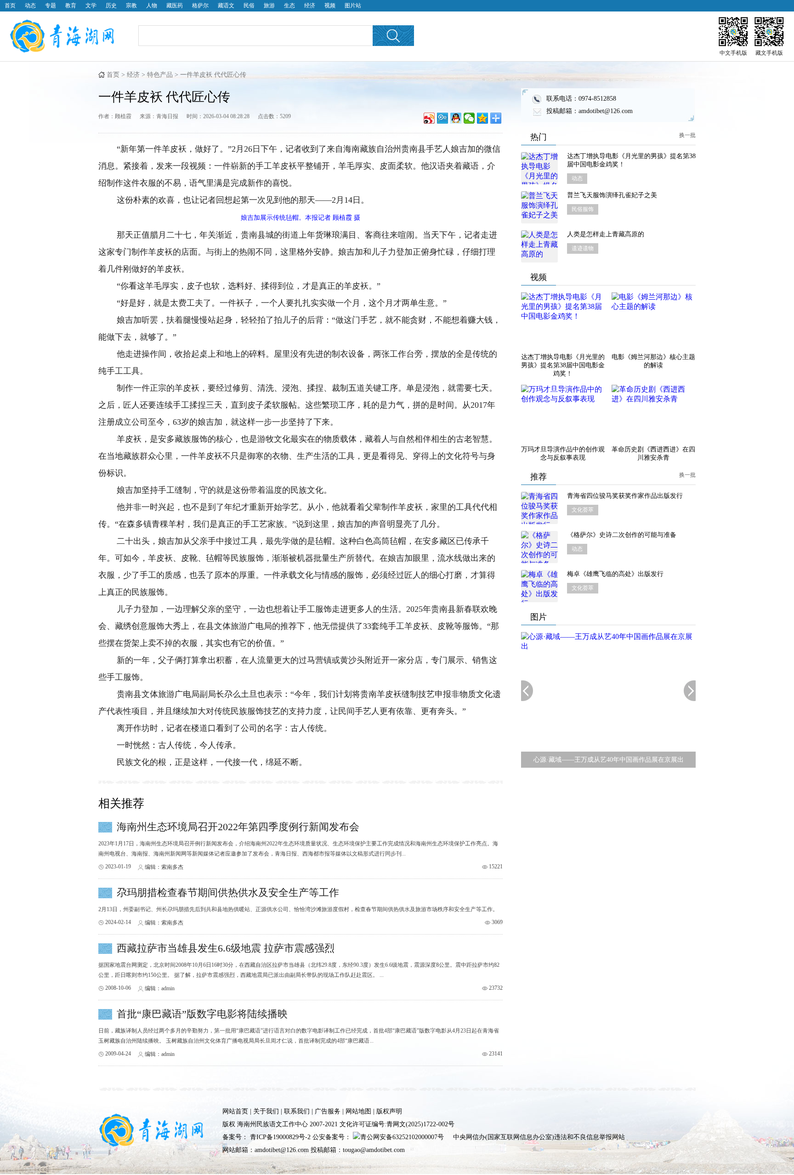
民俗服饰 (583, 209)
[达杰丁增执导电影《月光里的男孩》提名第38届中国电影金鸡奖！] (539, 168)
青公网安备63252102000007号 (402, 1137)
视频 (329, 5)
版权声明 (389, 1111)
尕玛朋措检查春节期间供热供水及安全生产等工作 (228, 892)
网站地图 (358, 1111)
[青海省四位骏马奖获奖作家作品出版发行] (539, 508)
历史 (111, 5)
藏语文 (226, 5)
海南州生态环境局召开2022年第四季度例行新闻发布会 (238, 827)
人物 (151, 5)
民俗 (249, 5)
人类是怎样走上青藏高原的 (605, 234)
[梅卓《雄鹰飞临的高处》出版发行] (539, 586)
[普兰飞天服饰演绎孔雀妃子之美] (539, 207)
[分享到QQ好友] (456, 118)
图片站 (353, 5)
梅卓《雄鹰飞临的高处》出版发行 (615, 573)
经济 (309, 5)
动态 (30, 5)
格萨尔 (200, 5)
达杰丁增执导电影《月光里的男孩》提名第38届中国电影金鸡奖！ (631, 160)
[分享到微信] (469, 118)
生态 (289, 5)
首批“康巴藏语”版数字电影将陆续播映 (202, 1014)
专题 (50, 5)
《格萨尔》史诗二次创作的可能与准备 (621, 534)
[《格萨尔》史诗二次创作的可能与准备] (539, 547)
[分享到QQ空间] (482, 118)
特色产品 (160, 74)
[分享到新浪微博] (429, 118)
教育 (70, 5)
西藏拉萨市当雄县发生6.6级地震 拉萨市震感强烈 (226, 948)
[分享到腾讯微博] (442, 118)
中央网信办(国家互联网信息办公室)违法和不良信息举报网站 (539, 1137)
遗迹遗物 (583, 248)
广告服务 (327, 1111)
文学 (90, 5)
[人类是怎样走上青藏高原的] (539, 246)
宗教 (131, 5)
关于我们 (266, 1111)
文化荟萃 (583, 510)
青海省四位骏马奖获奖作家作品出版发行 (625, 495)
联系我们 (297, 1111)
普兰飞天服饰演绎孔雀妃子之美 (612, 195)
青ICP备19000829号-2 (280, 1137)
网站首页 (235, 1111)
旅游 (269, 5)
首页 (10, 5)
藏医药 (174, 5)
